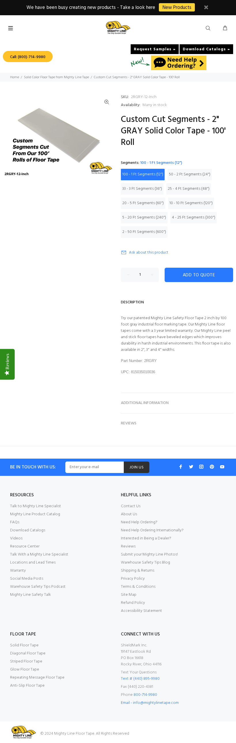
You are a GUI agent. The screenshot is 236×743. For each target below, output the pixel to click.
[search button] (209, 28)
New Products (176, 8)
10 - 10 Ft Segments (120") (191, 203)
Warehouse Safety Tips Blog (145, 562)
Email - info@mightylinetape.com (150, 703)
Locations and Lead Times (33, 562)
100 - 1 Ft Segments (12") (142, 174)
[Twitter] (191, 466)
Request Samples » (155, 49)
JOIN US (137, 467)
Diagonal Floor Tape (27, 653)
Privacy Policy (133, 578)
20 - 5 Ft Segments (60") (143, 203)
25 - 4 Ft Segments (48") (189, 188)
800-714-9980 (145, 695)
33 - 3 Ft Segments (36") (142, 188)
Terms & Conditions (138, 586)
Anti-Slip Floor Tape (27, 685)
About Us (129, 514)
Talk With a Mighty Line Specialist (39, 554)
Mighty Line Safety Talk (30, 594)
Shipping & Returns (137, 570)
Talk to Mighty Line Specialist (35, 506)
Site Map (128, 594)
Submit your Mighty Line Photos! (149, 554)
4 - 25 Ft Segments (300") (193, 217)
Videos (16, 538)
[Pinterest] (212, 466)
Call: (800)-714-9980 (27, 57)
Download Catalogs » (206, 49)
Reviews (128, 546)
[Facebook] (180, 466)
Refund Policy (133, 603)
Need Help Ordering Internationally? (152, 530)
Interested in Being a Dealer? (146, 538)
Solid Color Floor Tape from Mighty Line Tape (56, 77)
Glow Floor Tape (24, 669)
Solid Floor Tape (24, 645)
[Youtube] (222, 466)
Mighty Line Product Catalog (35, 514)
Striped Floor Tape (26, 661)
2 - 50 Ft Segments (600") (144, 232)
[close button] (206, 8)
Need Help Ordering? (139, 522)
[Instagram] (201, 466)
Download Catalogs (27, 530)
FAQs (14, 522)
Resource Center (24, 546)
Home (14, 77)
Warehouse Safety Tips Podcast (38, 586)
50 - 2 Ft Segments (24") (189, 174)
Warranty (18, 570)
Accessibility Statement (141, 611)
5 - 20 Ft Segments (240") (144, 217)
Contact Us (130, 506)
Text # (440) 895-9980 (140, 678)
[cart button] (225, 28)
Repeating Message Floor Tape (37, 677)
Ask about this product (148, 252)
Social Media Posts (26, 578)
